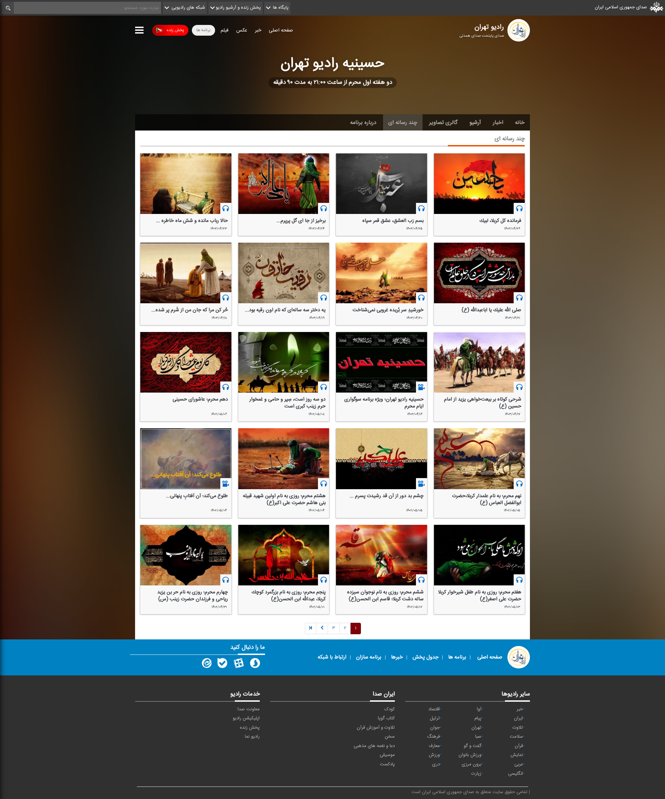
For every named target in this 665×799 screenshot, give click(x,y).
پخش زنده (175, 30)
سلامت (516, 736)
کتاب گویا (386, 718)
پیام (478, 718)
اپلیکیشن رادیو (246, 718)
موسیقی (387, 755)
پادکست (387, 764)
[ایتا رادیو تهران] (206, 664)
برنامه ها (203, 30)
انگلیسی (515, 774)
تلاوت (518, 727)
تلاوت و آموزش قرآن (376, 727)
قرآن (519, 746)
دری (436, 764)
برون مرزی (471, 764)
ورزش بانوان (470, 755)
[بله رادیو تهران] (222, 664)
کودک (389, 709)
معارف (434, 746)
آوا (479, 709)
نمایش (517, 755)
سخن (390, 736)
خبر (258, 30)
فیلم (225, 30)
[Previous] (310, 628)
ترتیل (435, 718)
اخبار (498, 122)
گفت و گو (472, 746)
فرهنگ (433, 736)
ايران (518, 718)
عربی (518, 764)
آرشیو (475, 122)
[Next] (322, 628)
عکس (241, 30)
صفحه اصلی (281, 30)
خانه (520, 122)
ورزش (434, 755)
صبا (478, 736)
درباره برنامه (363, 122)
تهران (476, 727)
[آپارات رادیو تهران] (239, 664)
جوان (435, 727)
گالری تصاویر (443, 122)
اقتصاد (434, 709)
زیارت (476, 774)
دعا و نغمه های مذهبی (374, 746)
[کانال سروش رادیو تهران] (255, 664)
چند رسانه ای (402, 122)
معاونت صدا (249, 709)
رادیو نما (252, 736)
